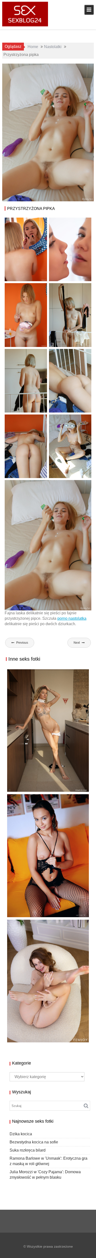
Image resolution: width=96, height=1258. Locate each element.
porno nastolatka (71, 618)
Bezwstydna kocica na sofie (34, 1142)
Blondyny (67, 68)
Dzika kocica (21, 1134)
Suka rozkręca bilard (33, 912)
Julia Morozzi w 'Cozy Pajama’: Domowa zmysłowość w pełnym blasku (44, 1036)
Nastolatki (72, 73)
